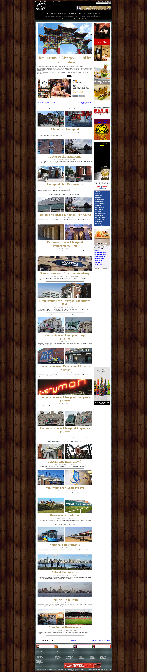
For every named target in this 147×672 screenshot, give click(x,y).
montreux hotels (81, 658)
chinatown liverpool (98, 191)
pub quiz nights (97, 161)
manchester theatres (103, 652)
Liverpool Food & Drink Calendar (102, 144)
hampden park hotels (69, 657)
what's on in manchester (40, 663)
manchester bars (38, 661)
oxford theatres (102, 657)
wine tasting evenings (98, 153)
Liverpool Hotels (56, 18)
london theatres (102, 651)
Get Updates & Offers (103, 646)
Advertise (109, 1)
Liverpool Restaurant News (68, 16)
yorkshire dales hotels (58, 659)
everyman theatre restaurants (99, 215)
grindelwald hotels (81, 659)
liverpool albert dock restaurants (100, 217)
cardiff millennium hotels (69, 656)
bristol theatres (92, 655)
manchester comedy (39, 664)
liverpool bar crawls (98, 159)
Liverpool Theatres (73, 18)
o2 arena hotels (68, 652)
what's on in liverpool (39, 655)
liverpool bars (38, 652)
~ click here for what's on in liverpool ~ (46, 103)
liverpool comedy (39, 656)
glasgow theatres (92, 659)
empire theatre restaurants (99, 201)
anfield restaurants (98, 197)
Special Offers (53, 13)
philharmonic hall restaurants (100, 203)
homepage (97, 250)
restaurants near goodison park (100, 219)
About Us (99, 1)
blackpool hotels (57, 655)
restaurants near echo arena (99, 199)
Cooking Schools (90, 16)
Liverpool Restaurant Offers (102, 82)
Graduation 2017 (98, 16)
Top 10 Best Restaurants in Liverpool (53, 16)
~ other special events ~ (102, 163)
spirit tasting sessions (98, 155)
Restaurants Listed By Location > (100, 640)
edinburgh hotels (57, 656)
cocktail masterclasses (98, 157)
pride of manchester (39, 660)
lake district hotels (58, 657)
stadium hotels (68, 651)
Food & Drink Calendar (80, 16)
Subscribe (92, 18)
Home (48, 13)
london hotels (57, 662)
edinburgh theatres (92, 658)
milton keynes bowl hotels (70, 659)
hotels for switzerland (82, 652)
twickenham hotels (68, 655)
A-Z (99, 13)
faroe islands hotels (82, 662)
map (78, 132)
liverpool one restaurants (99, 209)
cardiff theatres (92, 656)
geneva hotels (81, 655)
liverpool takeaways (98, 223)
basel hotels (80, 656)
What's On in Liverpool (84, 18)
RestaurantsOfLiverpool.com (58, 669)
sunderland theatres (103, 658)
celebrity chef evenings (98, 151)
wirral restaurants (97, 193)
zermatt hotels (81, 657)
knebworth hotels (68, 658)
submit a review (98, 264)
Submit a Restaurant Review (64, 13)
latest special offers (99, 260)
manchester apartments (39, 667)
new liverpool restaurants (100, 254)
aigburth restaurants (98, 211)
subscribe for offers (99, 262)
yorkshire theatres (102, 659)
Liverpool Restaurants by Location (79, 13)
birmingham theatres (93, 651)
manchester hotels (57, 652)
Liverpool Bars (65, 18)
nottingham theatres (103, 656)
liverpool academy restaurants (99, 207)
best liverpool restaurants (100, 252)
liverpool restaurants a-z (100, 256)
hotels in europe (81, 651)
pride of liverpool (39, 651)
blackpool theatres (92, 652)
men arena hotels (68, 662)
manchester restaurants (98, 221)
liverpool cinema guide (39, 657)
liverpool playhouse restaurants (100, 213)
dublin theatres (92, 657)
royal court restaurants (98, 205)
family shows (102, 660)
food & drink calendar (99, 258)
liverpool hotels (57, 651)
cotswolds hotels (57, 658)
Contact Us (104, 1)
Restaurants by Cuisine (92, 13)
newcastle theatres (102, 655)
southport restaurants (98, 195)
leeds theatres (92, 660)
